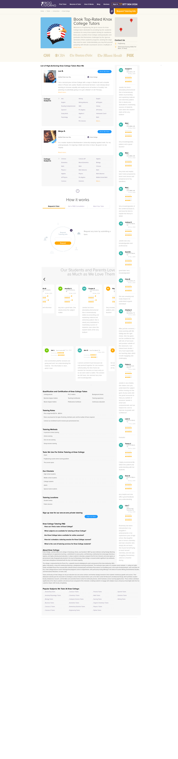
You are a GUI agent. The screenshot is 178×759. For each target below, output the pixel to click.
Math (97, 117)
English (63, 102)
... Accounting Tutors (49, 591)
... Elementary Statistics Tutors (76, 606)
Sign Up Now (91, 516)
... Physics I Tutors (97, 606)
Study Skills (64, 113)
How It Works (89, 4)
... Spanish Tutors (121, 591)
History (98, 106)
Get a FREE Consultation (76, 206)
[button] (121, 30)
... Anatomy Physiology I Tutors (52, 595)
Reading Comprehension (68, 106)
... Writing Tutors (120, 599)
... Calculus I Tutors (73, 591)
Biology (98, 162)
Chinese (63, 159)
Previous (44, 279)
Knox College (66, 11)
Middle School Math (101, 177)
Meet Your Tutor (98, 206)
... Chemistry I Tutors (73, 595)
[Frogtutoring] (48, 4)
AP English (99, 102)
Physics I (63, 170)
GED (80, 106)
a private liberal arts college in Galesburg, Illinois (64, 552)
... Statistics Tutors (121, 595)
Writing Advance (83, 102)
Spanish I (64, 110)
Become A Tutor (75, 4)
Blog (98, 4)
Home (42, 11)
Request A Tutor (53, 206)
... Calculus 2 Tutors (49, 606)
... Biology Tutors (48, 599)
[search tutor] (112, 11)
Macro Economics (84, 162)
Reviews (106, 4)
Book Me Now (104, 71)
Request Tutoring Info (126, 11)
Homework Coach (101, 113)
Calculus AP (82, 159)
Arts (62, 98)
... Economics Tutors (73, 603)
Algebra (63, 173)
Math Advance (83, 170)
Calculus (63, 181)
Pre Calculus (82, 121)
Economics (64, 162)
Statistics (81, 181)
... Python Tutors (96, 610)
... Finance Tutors (97, 591)
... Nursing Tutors (97, 599)
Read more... (78, 47)
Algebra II (81, 113)
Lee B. (60, 71)
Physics (81, 173)
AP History (99, 110)
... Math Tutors (96, 595)
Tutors (48, 11)
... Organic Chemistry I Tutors (100, 603)
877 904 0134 (129, 4)
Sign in (115, 4)
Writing (81, 98)
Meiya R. (62, 131)
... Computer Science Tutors (76, 599)
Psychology (64, 117)
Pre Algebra (82, 110)
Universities (56, 11)
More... (98, 121)
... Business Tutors (49, 603)
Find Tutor (62, 4)
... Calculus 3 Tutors (49, 610)
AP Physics (64, 177)
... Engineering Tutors (74, 610)
